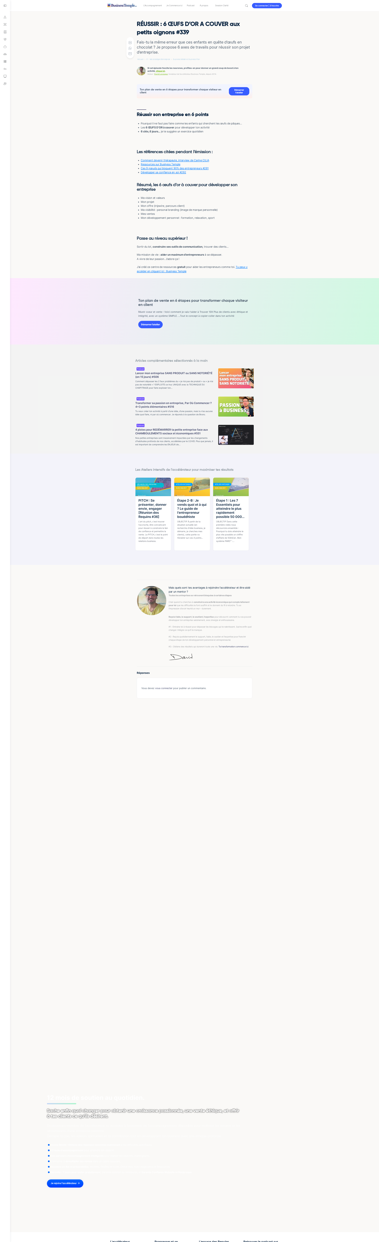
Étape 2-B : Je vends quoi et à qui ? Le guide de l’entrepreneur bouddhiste (192, 508)
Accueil (140, 59)
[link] (5, 46)
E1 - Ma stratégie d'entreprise (158, 59)
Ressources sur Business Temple (160, 164)
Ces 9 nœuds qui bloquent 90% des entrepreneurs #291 (175, 168)
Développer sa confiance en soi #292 (163, 172)
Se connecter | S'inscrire (267, 5)
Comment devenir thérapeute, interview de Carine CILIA (175, 160)
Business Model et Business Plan (186, 59)
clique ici (160, 71)
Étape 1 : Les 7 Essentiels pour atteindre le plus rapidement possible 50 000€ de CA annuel (230, 509)
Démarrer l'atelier (239, 91)
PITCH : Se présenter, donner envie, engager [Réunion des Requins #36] (152, 508)
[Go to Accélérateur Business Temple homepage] (122, 5)
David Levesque (161, 74)
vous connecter (163, 688)
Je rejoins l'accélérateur (64, 1183)
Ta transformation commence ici (233, 646)
